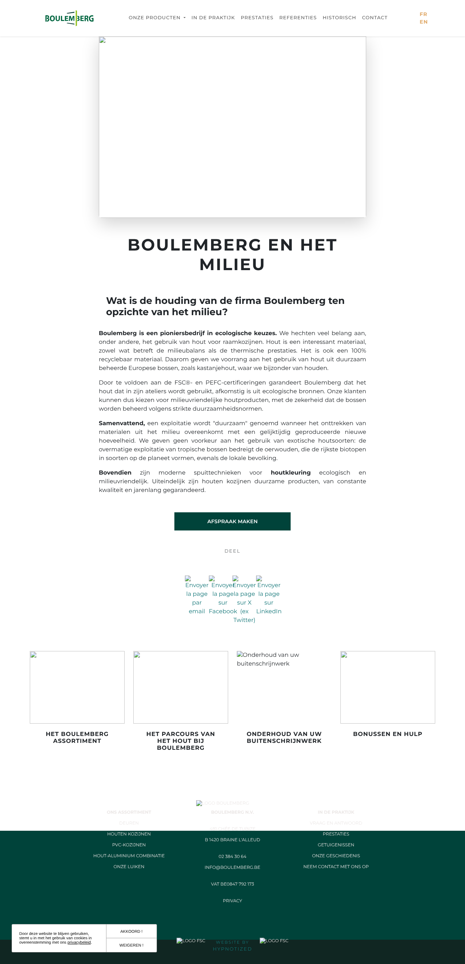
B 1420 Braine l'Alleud (232, 840)
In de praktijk (213, 18)
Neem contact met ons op (336, 867)
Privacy (232, 901)
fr (423, 14)
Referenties (298, 18)
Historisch (339, 18)
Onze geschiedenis (336, 856)
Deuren (129, 823)
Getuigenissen (336, 845)
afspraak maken (232, 521)
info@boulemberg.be (232, 867)
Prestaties (257, 18)
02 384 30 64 (233, 856)
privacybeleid (79, 942)
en (424, 22)
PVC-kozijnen (129, 845)
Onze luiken (128, 867)
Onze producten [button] (155, 18)
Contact (375, 18)
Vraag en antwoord (336, 823)
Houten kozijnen (129, 834)
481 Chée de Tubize (232, 829)
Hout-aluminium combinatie (129, 856)
